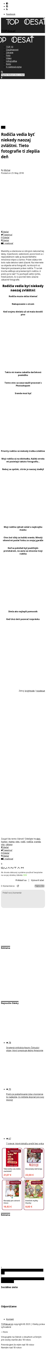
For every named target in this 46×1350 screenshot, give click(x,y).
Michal (7, 170)
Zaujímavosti (12, 49)
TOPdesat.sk (7, 1324)
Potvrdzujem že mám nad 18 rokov (17, 1344)
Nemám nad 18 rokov (11, 1347)
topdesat (40, 690)
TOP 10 (9, 46)
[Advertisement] (23, 102)
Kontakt (10, 1319)
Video (9, 58)
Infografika (11, 61)
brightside (30, 690)
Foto (8, 55)
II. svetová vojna (13, 66)
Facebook (10, 14)
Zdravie (9, 52)
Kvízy (8, 64)
